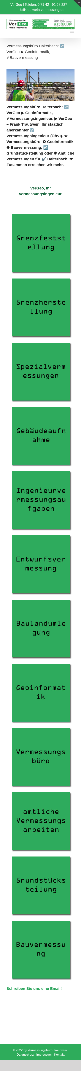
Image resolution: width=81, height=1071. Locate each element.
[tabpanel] (40, 601)
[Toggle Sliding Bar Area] (77, 4)
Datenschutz (25, 1054)
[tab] (40, 191)
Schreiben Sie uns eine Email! (34, 988)
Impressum (44, 1054)
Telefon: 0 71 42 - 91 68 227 (46, 4)
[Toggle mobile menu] (72, 31)
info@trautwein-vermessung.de (40, 10)
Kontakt (59, 1054)
